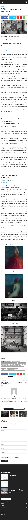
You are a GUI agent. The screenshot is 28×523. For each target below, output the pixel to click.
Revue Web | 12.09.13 (21, 382)
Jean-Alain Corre (13, 369)
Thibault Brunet (4, 366)
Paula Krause (16, 366)
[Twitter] (15, 405)
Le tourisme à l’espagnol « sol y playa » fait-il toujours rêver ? (17, 489)
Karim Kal (22, 366)
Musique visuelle (4, 501)
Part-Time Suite (4, 364)
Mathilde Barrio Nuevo (15, 370)
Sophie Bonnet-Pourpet (5, 370)
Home (2, 5)
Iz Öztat (10, 364)
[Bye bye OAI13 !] (4, 477)
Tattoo (2, 512)
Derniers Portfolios (4, 507)
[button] (25, 2)
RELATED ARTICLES (8, 408)
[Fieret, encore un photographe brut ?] (23, 414)
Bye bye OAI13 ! (13, 475)
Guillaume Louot (7, 361)
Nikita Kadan (3, 368)
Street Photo (3, 509)
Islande (2, 505)
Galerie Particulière (16, 361)
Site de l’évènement (5, 128)
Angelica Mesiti (14, 365)
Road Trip (3, 503)
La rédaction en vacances (15, 482)
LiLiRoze (22, 370)
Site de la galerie (4, 50)
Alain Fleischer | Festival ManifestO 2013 (6, 383)
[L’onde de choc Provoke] (14, 414)
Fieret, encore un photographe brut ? (23, 418)
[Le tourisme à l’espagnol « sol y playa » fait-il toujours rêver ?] (4, 491)
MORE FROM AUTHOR (19, 408)
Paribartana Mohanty (5, 365)
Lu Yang (19, 365)
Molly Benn (4, 14)
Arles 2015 (3, 514)
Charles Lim (11, 366)
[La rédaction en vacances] (4, 484)
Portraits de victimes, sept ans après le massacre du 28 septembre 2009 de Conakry (4, 420)
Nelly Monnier (15, 364)
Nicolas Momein (23, 364)
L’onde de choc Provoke (13, 418)
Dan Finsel (16, 368)
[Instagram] (13, 405)
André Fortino (10, 368)
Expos (2, 6)
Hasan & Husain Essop (5, 369)
